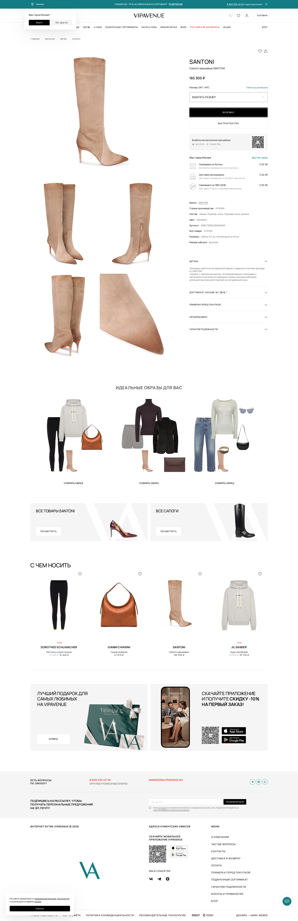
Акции (227, 27)
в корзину (228, 112)
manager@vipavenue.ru (166, 779)
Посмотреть (48, 531)
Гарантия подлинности (228, 886)
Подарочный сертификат (229, 879)
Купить (73, 483)
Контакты (218, 851)
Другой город (260, 157)
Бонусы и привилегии (227, 893)
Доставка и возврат (226, 858)
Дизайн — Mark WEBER (252, 915)
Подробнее (175, 4)
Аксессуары (149, 27)
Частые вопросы (223, 844)
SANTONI (203, 202)
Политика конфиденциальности (110, 915)
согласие (162, 808)
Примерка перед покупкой (230, 872)
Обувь (86, 27)
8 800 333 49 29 (235, 4)
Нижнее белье (168, 27)
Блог (265, 27)
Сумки (98, 27)
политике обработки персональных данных (171, 810)
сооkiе (37, 901)
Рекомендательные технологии (162, 915)
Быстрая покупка (228, 123)
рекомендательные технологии (52, 898)
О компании (220, 837)
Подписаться (235, 801)
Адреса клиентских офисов (169, 826)
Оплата (216, 865)
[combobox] (228, 97)
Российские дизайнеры (205, 27)
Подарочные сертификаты (121, 27)
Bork (183, 27)
